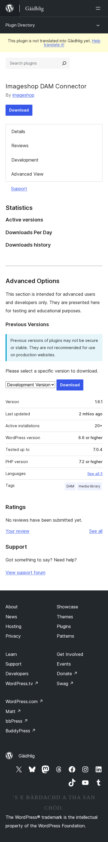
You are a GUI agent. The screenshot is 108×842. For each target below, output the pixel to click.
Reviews (20, 145)
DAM (70, 486)
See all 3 (94, 473)
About (12, 606)
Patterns (65, 636)
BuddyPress (21, 730)
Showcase (67, 606)
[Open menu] (99, 8)
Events (64, 664)
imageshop (23, 95)
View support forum (25, 572)
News (11, 616)
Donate (67, 673)
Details (18, 131)
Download (19, 110)
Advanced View (27, 174)
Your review (17, 531)
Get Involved (70, 654)
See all (95, 531)
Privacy (13, 636)
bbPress (17, 721)
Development (24, 160)
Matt (13, 711)
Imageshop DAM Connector (46, 86)
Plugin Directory (20, 25)
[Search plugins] (64, 63)
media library (89, 486)
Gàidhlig (27, 756)
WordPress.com (24, 701)
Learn (11, 654)
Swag (65, 683)
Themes (65, 616)
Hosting (13, 626)
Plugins (64, 626)
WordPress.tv (22, 683)
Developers (17, 673)
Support (19, 188)
